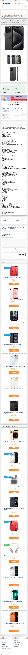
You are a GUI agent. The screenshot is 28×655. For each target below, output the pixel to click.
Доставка (4, 642)
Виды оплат (4, 644)
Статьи (16, 640)
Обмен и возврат (5, 646)
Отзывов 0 (17, 102)
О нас (3, 640)
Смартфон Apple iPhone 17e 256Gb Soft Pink (13, 299)
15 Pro (16, 88)
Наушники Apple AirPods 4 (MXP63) (11, 486)
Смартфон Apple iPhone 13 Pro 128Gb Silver (13, 601)
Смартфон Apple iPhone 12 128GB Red (12, 277)
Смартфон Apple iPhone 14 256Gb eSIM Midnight (14, 322)
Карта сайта (17, 642)
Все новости (17, 644)
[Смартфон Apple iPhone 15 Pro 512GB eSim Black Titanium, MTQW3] (14, 49)
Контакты (17, 646)
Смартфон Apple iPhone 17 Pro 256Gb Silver (13, 463)
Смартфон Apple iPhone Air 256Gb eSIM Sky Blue (14, 366)
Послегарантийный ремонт (7, 648)
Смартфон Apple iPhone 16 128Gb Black (12, 344)
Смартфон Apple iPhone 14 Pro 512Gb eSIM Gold (14, 441)
